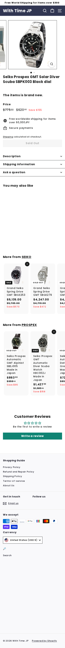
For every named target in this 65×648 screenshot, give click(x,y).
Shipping (8, 136)
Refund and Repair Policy (18, 471)
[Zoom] (52, 64)
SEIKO (26, 257)
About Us (8, 485)
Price (7, 104)
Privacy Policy (11, 467)
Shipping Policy (12, 476)
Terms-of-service (14, 481)
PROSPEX (29, 325)
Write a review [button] (32, 436)
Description (11, 156)
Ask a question (14, 172)
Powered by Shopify (44, 640)
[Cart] (52, 11)
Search (7, 555)
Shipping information (19, 164)
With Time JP (17, 11)
